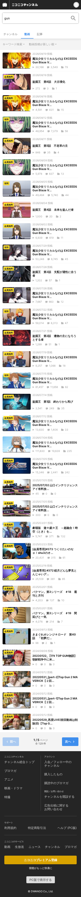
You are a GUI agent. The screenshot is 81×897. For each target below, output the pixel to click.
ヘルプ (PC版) (67, 828)
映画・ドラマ (13, 788)
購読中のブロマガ (56, 783)
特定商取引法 (37, 828)
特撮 (7, 797)
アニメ (8, 779)
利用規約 (10, 828)
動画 (27, 34)
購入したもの (53, 774)
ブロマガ (10, 770)
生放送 (19, 847)
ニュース (35, 847)
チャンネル (10, 34)
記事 (40, 34)
